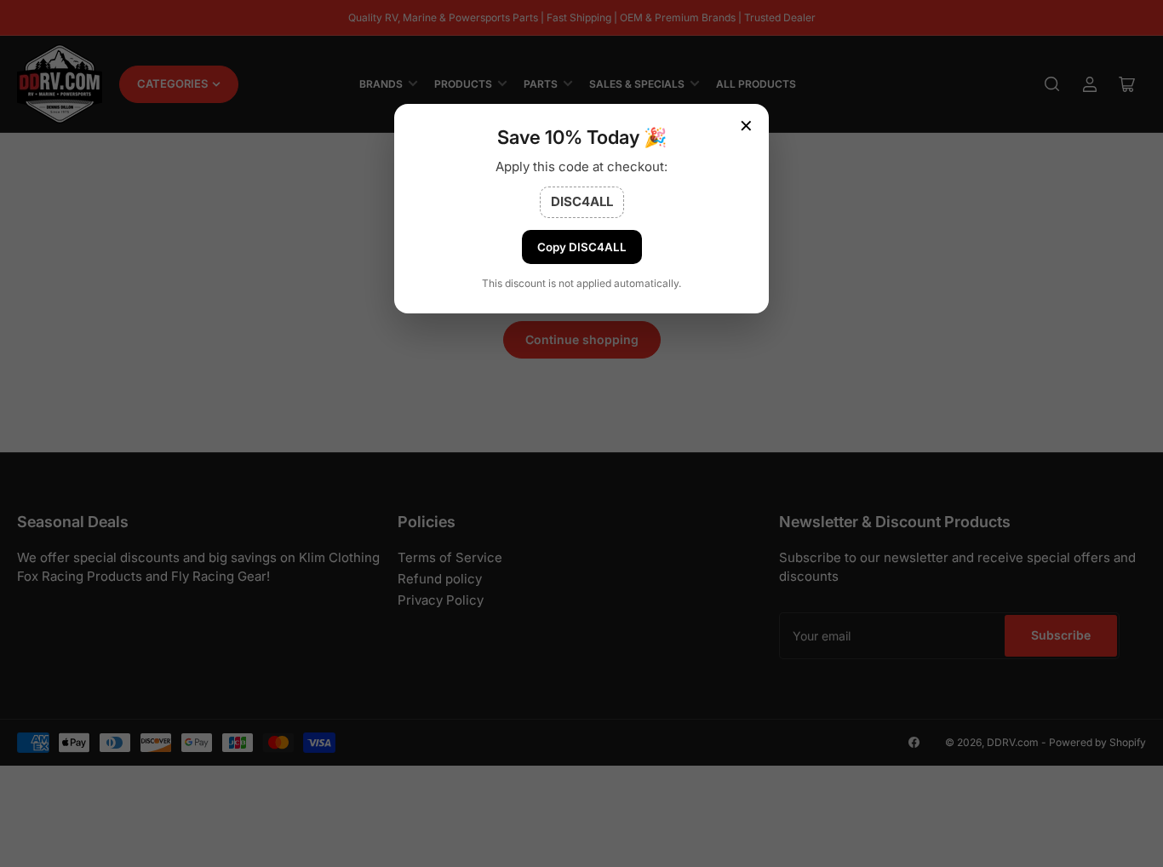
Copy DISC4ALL (582, 247)
